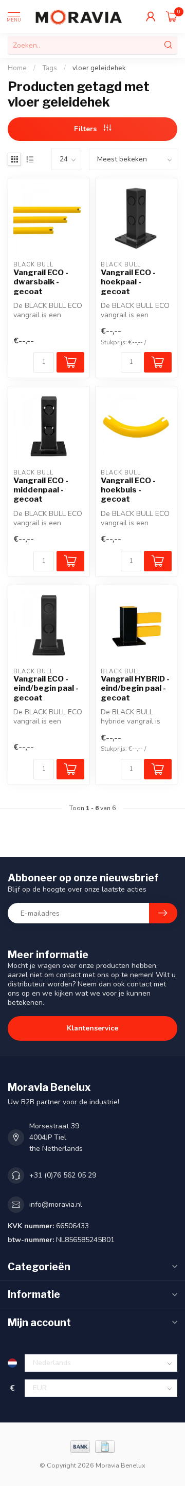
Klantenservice (92, 1028)
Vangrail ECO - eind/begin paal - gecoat (46, 688)
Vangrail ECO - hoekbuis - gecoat (128, 490)
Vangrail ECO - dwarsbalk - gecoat (40, 282)
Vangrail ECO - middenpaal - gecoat (40, 490)
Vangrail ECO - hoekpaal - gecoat (128, 282)
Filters (86, 129)
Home (17, 68)
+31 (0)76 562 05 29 (62, 1175)
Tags (49, 68)
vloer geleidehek (99, 68)
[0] (171, 16)
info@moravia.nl (55, 1204)
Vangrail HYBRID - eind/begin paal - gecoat (135, 688)
